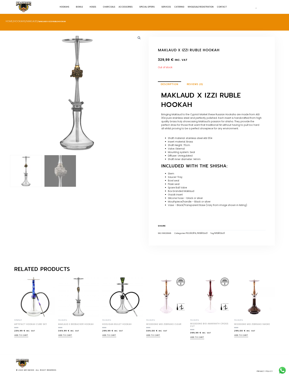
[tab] (169, 84)
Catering (179, 6)
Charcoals (109, 6)
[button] (269, 7)
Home (9, 21)
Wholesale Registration (201, 6)
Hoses (93, 6)
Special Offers (147, 6)
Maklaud (32, 21)
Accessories (126, 6)
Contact (222, 6)
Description (169, 84)
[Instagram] (265, 363)
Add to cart (21, 335)
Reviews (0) (195, 84)
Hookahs (64, 6)
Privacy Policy (265, 371)
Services (166, 6)
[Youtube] (270, 363)
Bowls (79, 6)
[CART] (262, 6)
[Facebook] (259, 363)
